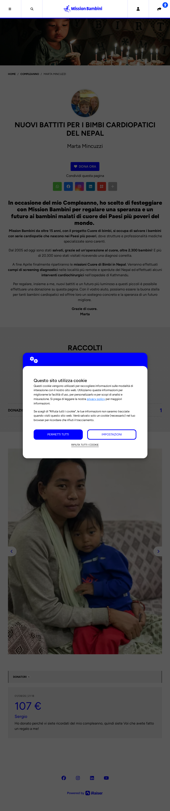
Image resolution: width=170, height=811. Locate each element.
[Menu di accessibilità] (165, 5)
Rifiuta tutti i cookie (85, 444)
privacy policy (96, 399)
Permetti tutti (58, 434)
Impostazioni (112, 434)
